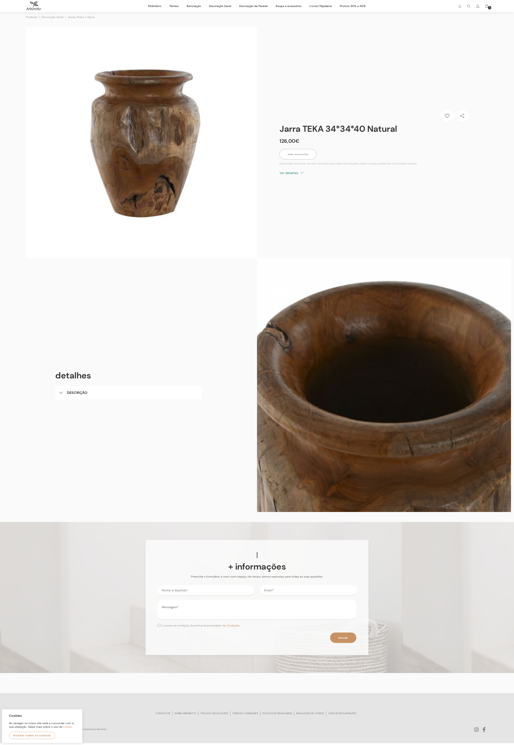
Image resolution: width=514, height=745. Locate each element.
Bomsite (101, 729)
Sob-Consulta (298, 154)
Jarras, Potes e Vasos (81, 17)
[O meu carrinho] (485, 6)
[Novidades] (459, 6)
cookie (67, 727)
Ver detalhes (289, 173)
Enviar (343, 638)
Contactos (163, 713)
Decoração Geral (52, 17)
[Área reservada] (477, 6)
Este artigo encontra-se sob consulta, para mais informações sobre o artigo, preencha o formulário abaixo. (348, 163)
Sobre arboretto (185, 713)
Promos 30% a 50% (353, 6)
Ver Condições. (231, 625)
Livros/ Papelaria (320, 6)
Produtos (31, 17)
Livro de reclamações (342, 713)
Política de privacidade (277, 713)
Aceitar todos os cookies (32, 735)
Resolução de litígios (310, 713)
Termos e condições (245, 713)
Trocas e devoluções (214, 713)
